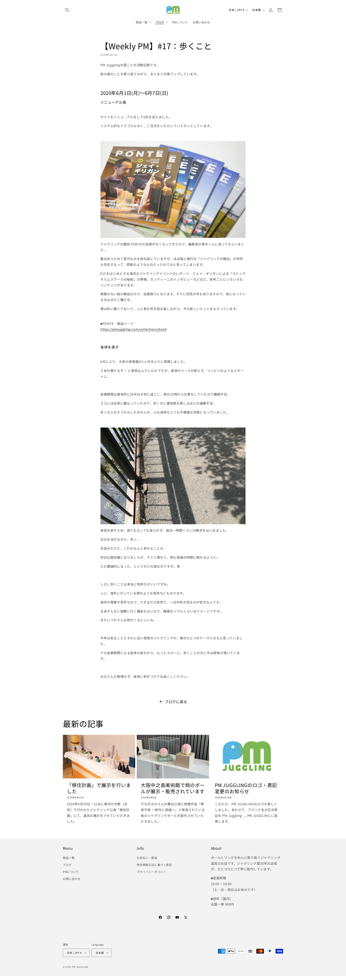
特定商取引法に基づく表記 (154, 865)
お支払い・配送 (147, 858)
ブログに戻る (176, 701)
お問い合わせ (71, 879)
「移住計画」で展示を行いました (99, 788)
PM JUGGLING (80, 966)
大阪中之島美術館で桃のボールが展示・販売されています (173, 788)
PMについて (71, 872)
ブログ (67, 865)
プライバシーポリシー (151, 872)
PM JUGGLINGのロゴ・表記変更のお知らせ (246, 788)
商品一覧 (68, 858)
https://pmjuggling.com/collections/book (133, 329)
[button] (67, 10)
